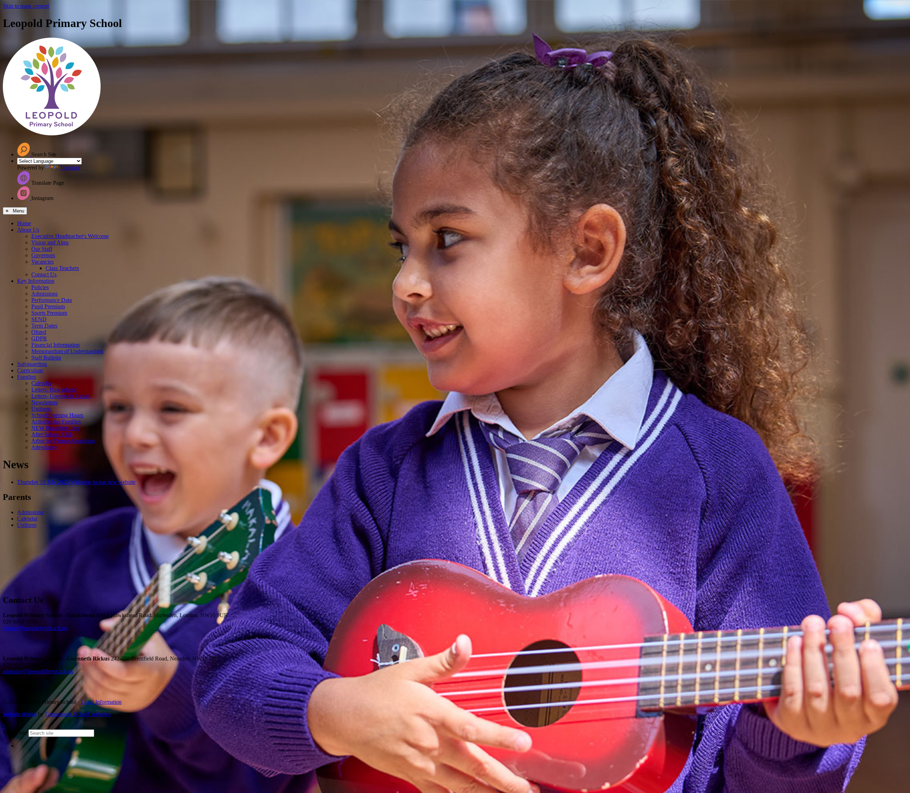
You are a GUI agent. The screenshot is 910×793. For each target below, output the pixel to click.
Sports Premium (49, 313)
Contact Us (44, 274)
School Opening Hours (57, 415)
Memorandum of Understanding (67, 351)
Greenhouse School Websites (78, 714)
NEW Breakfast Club (55, 428)
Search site (15, 733)
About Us (28, 230)
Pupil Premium (48, 306)
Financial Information (55, 345)
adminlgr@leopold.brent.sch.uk (38, 671)
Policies (40, 287)
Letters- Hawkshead (53, 390)
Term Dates (44, 326)
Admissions (44, 294)
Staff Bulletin (46, 358)
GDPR (39, 338)
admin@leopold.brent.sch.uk (35, 628)
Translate (70, 167)
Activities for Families (56, 422)
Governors (43, 255)
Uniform (40, 409)
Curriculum (30, 370)
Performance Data (51, 300)
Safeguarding (32, 364)
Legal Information (101, 702)
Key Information (35, 281)
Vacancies (42, 262)
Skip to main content (26, 6)
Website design (20, 714)
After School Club (52, 434)
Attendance (44, 447)
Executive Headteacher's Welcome (70, 236)
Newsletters (44, 402)
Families (26, 377)
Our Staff (41, 249)
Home (24, 223)
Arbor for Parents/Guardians (63, 441)
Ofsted (38, 332)
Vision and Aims (50, 242)
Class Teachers (62, 268)
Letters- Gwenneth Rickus (60, 396)
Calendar (41, 383)
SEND (39, 319)
